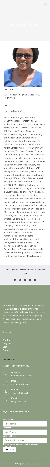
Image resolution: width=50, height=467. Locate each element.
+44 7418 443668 (20, 384)
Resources (40, 270)
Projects (7, 344)
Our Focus (8, 340)
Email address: (9, 436)
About (15, 270)
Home (7, 270)
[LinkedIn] (35, 280)
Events (6, 350)
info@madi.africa (19, 402)
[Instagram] (25, 280)
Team (25, 273)
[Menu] (45, 4)
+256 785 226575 (19, 393)
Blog (5, 347)
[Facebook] (15, 280)
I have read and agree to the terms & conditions (20, 445)
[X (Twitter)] (20, 280)
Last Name (7, 428)
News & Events (26, 270)
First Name (8, 419)
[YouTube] (30, 280)
